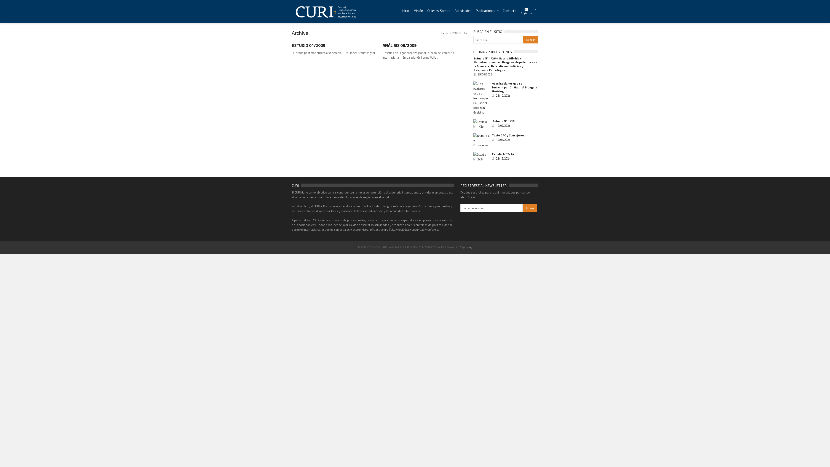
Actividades (463, 10)
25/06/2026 (485, 74)
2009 (455, 33)
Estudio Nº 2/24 (503, 154)
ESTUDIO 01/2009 (308, 45)
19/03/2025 (503, 125)
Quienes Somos (438, 10)
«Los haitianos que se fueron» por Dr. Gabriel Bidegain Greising (514, 87)
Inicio (405, 10)
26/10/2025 (503, 95)
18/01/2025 (503, 140)
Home (445, 33)
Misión (418, 10)
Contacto (509, 10)
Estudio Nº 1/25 (503, 121)
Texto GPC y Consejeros (508, 135)
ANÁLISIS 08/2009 (400, 45)
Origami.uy (466, 247)
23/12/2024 (503, 158)
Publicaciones (485, 10)
